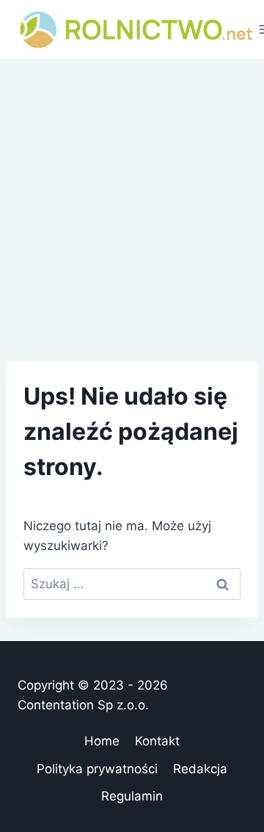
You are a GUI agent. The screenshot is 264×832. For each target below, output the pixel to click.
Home (102, 741)
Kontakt (157, 741)
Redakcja (200, 769)
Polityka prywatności (97, 769)
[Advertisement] (132, 198)
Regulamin (132, 796)
